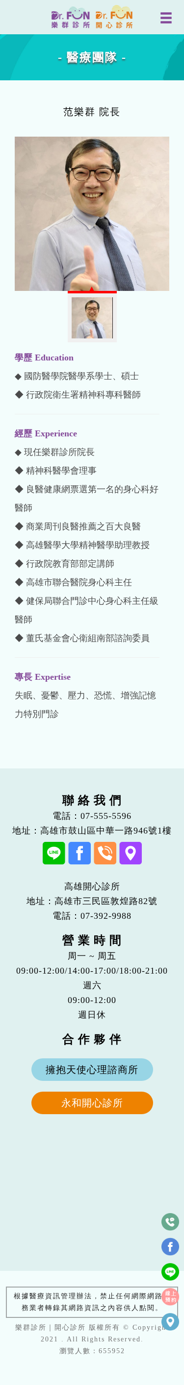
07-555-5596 (105, 816)
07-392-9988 (105, 916)
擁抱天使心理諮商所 (92, 1069)
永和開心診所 (92, 1103)
